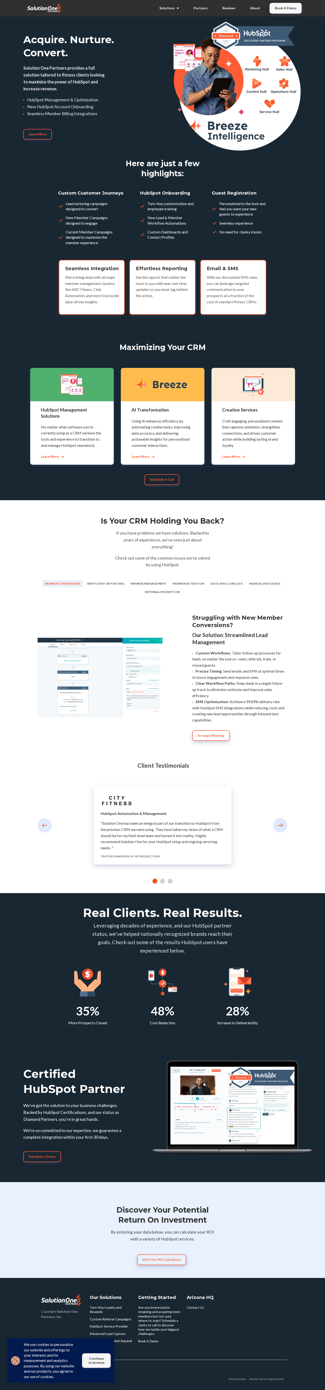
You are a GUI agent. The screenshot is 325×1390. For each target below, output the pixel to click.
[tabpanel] (162, 825)
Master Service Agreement (266, 1379)
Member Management (148, 583)
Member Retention (188, 583)
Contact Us (195, 1307)
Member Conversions (62, 583)
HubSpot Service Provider (109, 1326)
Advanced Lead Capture (108, 1334)
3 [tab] (170, 881)
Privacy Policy (237, 1379)
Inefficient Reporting (105, 583)
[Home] (45, 8)
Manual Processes (264, 583)
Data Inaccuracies (227, 583)
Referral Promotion (162, 592)
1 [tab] (155, 881)
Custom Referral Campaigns (110, 1319)
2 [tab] (162, 881)
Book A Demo (148, 1341)
